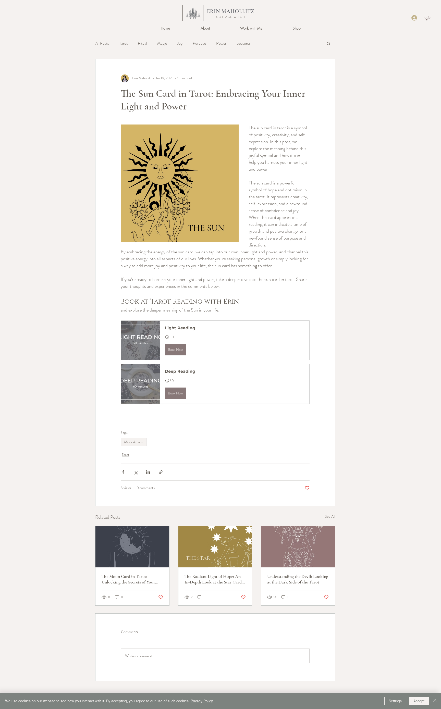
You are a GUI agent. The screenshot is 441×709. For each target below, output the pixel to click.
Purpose (199, 43)
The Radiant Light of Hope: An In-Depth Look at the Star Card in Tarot (213, 579)
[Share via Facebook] (123, 472)
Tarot (123, 43)
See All (330, 516)
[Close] (435, 701)
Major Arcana (133, 441)
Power (221, 43)
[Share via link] (160, 472)
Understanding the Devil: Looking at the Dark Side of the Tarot (297, 579)
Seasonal (244, 43)
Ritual (142, 43)
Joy (179, 43)
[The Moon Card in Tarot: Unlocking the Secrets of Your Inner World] (132, 546)
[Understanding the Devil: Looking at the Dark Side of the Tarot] (298, 546)
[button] (251, 28)
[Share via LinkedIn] (148, 472)
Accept (418, 700)
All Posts (102, 43)
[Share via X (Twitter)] (135, 472)
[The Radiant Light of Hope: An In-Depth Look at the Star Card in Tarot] (215, 546)
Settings (395, 700)
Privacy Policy (202, 700)
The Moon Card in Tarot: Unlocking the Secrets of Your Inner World (128, 579)
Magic (162, 43)
